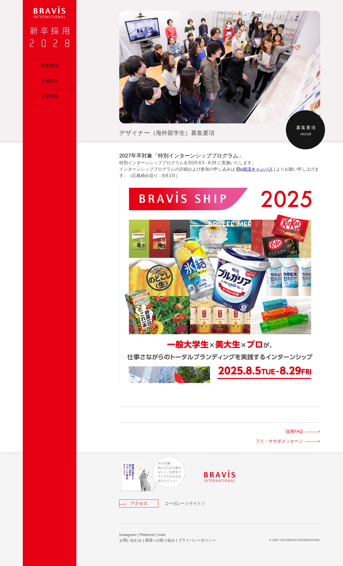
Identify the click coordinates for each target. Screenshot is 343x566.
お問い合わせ (130, 540)
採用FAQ (294, 431)
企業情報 (49, 96)
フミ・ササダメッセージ (279, 441)
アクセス (138, 503)
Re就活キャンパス (255, 169)
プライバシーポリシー (197, 540)
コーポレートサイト (183, 503)
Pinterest (147, 534)
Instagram (127, 534)
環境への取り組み (160, 540)
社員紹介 (49, 81)
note (161, 534)
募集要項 (49, 65)
